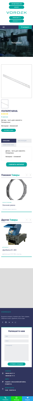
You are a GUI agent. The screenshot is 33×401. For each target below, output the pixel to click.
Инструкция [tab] (22, 140)
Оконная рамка (8, 205)
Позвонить (5, 399)
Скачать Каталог (16, 164)
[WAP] (15, 322)
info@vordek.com (16, 4)
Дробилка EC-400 (9, 250)
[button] (26, 175)
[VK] (9, 322)
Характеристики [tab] (8, 145)
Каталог (16, 7)
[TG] (12, 322)
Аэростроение (7, 202)
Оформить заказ (8, 130)
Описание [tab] (6, 140)
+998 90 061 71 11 (16, 21)
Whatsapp (16, 399)
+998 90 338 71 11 (16, 17)
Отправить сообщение (16, 364)
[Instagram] (5, 322)
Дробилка (5, 247)
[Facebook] (2, 322)
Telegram (27, 399)
